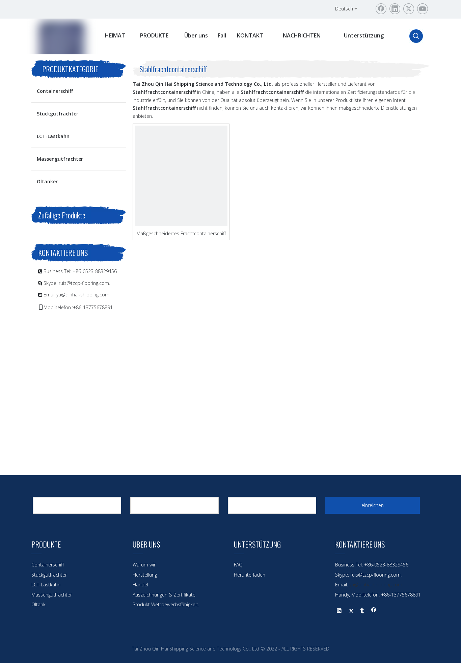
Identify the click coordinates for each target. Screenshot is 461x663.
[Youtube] (422, 8)
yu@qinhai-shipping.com (82, 294)
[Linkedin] (394, 8)
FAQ (238, 564)
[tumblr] (362, 611)
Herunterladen (249, 575)
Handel (140, 584)
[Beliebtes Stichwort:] (416, 36)
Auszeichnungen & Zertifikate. (164, 594)
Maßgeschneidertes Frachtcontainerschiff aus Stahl (181, 233)
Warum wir (144, 564)
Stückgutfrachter (57, 113)
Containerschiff (55, 91)
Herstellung (145, 575)
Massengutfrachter (60, 159)
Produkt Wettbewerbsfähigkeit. (166, 604)
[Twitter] (408, 8)
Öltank (38, 604)
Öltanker (47, 181)
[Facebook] (381, 8)
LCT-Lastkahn (53, 136)
